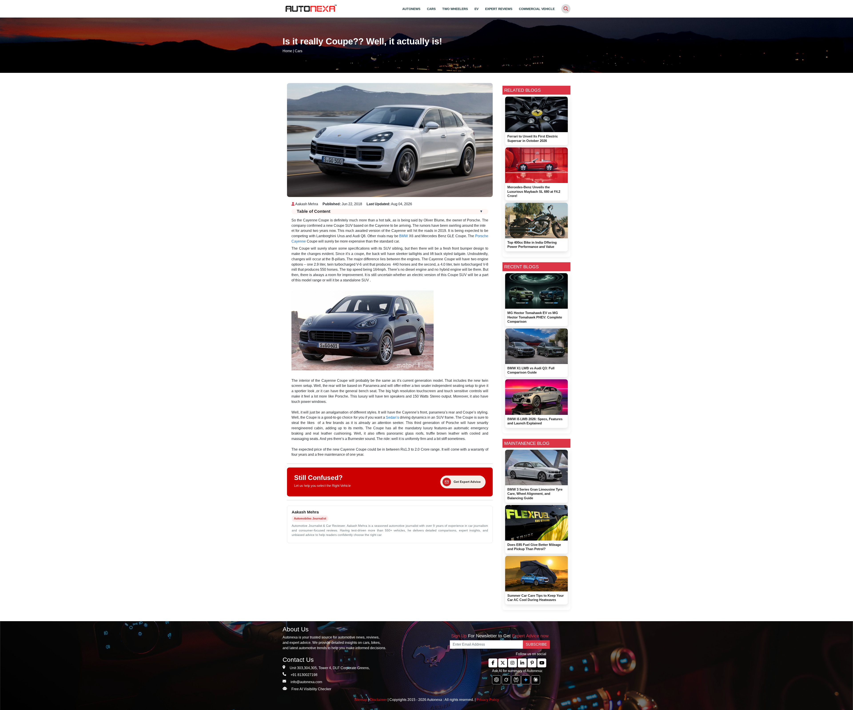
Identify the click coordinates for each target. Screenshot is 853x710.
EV (476, 9)
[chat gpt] (496, 679)
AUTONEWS (411, 9)
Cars (298, 51)
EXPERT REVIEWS (498, 9)
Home (287, 51)
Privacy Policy (487, 700)
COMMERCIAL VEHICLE (537, 9)
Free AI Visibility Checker (311, 689)
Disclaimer (378, 700)
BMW (403, 236)
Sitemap (361, 700)
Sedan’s (392, 417)
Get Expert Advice (467, 481)
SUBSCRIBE (536, 644)
